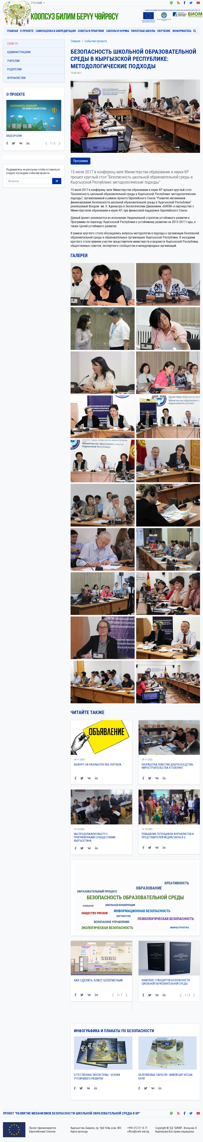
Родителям (14, 69)
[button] (113, 1004)
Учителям (13, 60)
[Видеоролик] (33, 117)
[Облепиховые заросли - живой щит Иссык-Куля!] (167, 1054)
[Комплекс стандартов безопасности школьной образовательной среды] (169, 958)
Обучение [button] (163, 31)
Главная (12, 31)
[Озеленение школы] (101, 962)
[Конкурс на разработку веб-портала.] (101, 737)
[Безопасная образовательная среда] (17, 13)
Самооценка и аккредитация (56, 31)
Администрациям (19, 52)
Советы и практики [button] (91, 31)
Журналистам (16, 77)
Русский (37, 3)
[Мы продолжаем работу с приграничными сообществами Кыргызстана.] (101, 807)
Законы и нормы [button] (117, 31)
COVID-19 (12, 43)
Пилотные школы (143, 31)
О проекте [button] (27, 31)
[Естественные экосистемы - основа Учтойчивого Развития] (103, 1054)
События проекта (96, 41)
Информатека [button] (181, 31)
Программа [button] (80, 161)
